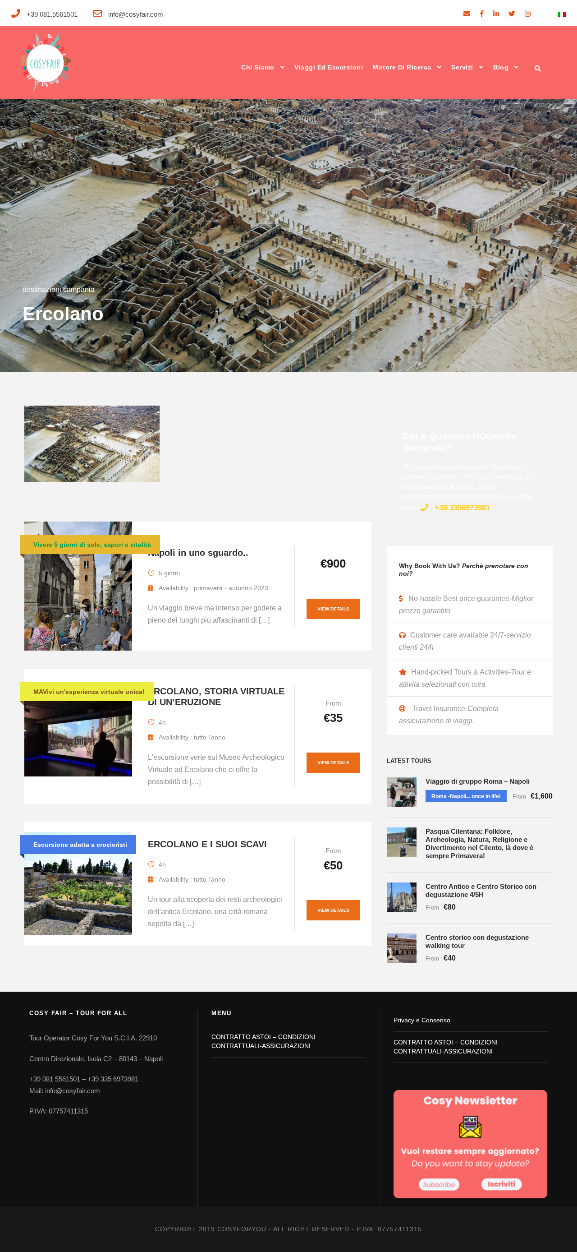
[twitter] (511, 14)
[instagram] (528, 14)
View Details (333, 608)
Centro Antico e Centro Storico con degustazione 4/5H (481, 890)
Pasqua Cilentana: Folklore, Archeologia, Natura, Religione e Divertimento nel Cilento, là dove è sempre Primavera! (479, 843)
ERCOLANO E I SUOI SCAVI (207, 844)
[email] (466, 14)
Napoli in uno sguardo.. (198, 553)
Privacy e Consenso (422, 1020)
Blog (500, 67)
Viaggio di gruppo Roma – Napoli (478, 781)
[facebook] (482, 14)
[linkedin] (496, 14)
